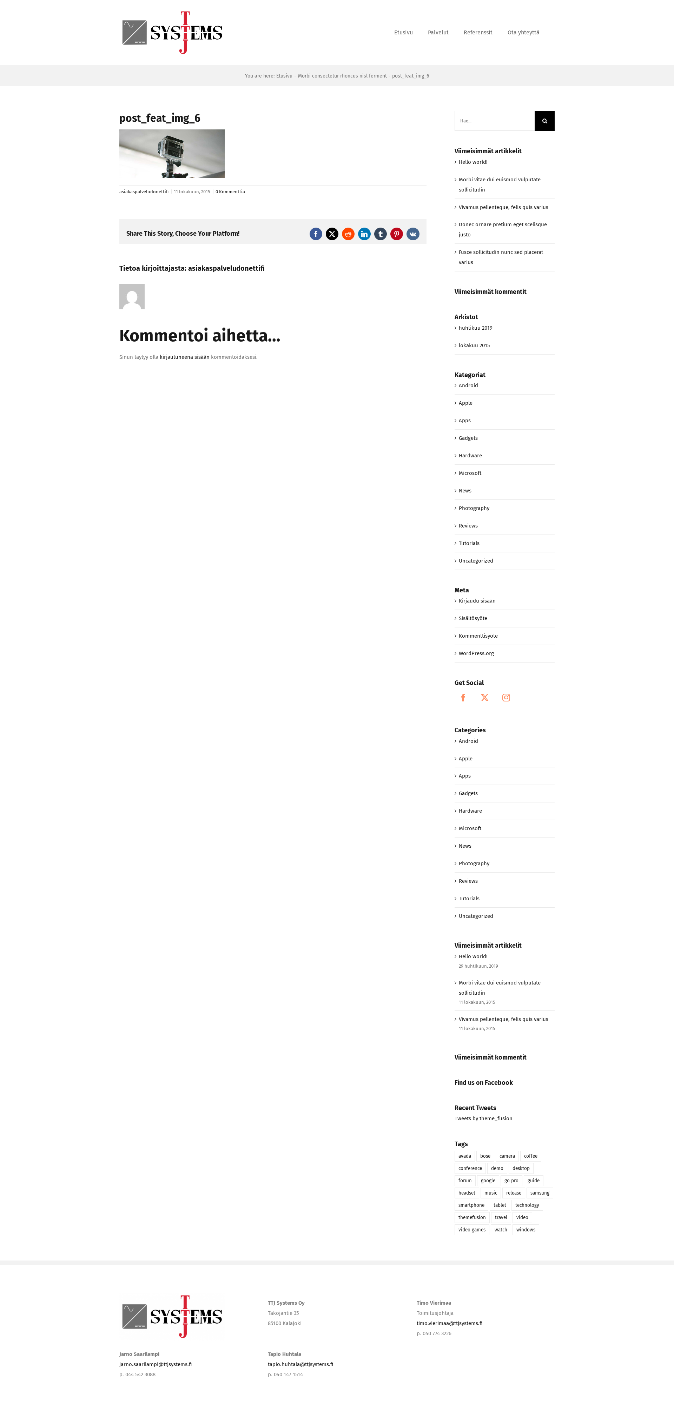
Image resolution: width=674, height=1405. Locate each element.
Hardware (470, 455)
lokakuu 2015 (474, 345)
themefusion (472, 1218)
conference (470, 1168)
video (522, 1218)
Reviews (468, 526)
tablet (500, 1205)
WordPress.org (476, 653)
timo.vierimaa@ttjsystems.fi (450, 1323)
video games (471, 1230)
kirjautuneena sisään (185, 357)
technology (527, 1205)
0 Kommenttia (230, 191)
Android (468, 385)
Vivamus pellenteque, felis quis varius (503, 207)
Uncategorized (476, 561)
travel (501, 1218)
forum (465, 1181)
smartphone (471, 1205)
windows (525, 1230)
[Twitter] (485, 697)
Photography (474, 508)
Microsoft (470, 473)
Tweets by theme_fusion (484, 1118)
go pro (511, 1181)
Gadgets (468, 438)
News (465, 491)
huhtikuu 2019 (476, 328)
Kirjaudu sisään (477, 601)
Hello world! (473, 162)
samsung (539, 1193)
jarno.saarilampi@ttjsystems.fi (155, 1364)
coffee (530, 1156)
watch (501, 1230)
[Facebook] (463, 697)
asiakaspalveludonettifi (143, 191)
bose (485, 1156)
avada (464, 1156)
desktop (521, 1168)
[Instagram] (506, 697)
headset (466, 1193)
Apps (465, 420)
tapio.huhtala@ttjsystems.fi (300, 1364)
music (490, 1193)
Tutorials (469, 543)
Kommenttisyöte (478, 636)
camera (507, 1156)
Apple (466, 403)
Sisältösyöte (473, 618)
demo (497, 1168)
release (513, 1193)
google (488, 1181)
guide (534, 1181)
